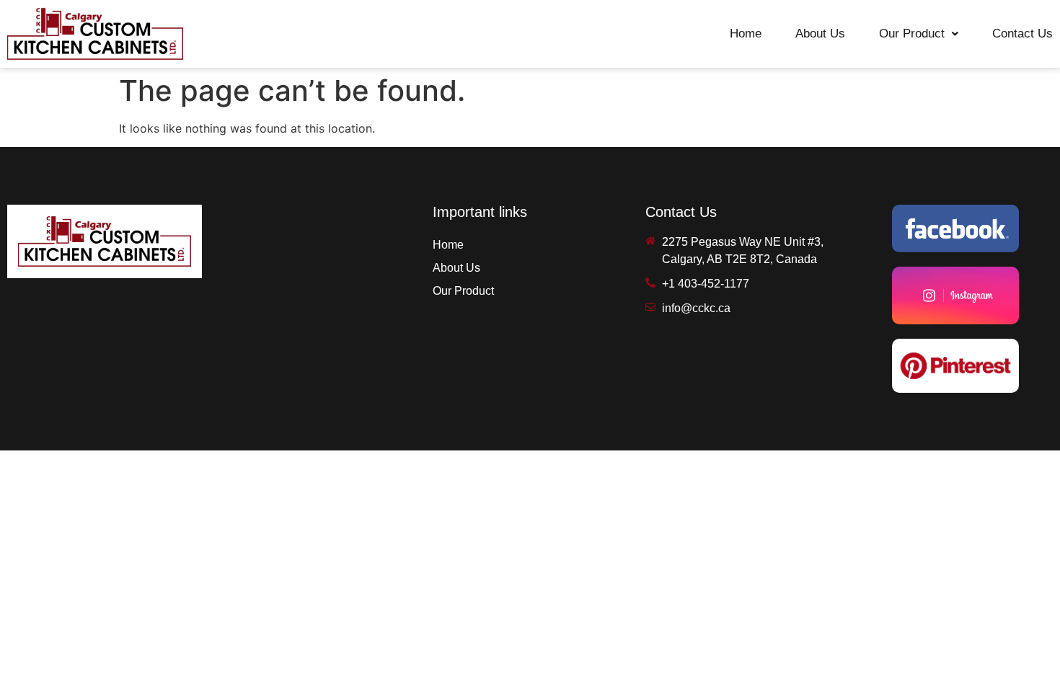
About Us (820, 33)
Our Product (912, 33)
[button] (918, 33)
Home (745, 33)
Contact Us (1022, 33)
